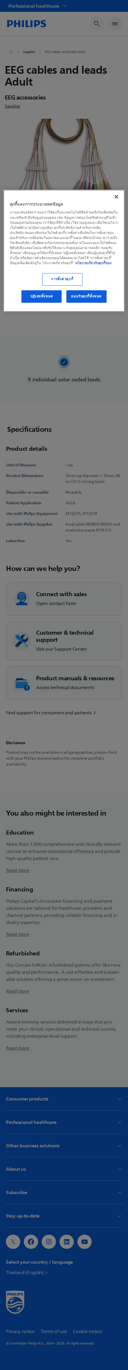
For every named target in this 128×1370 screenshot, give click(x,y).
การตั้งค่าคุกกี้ (62, 279)
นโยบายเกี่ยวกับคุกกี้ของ (93, 263)
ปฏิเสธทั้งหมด (41, 296)
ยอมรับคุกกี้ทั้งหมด (86, 296)
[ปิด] (116, 196)
